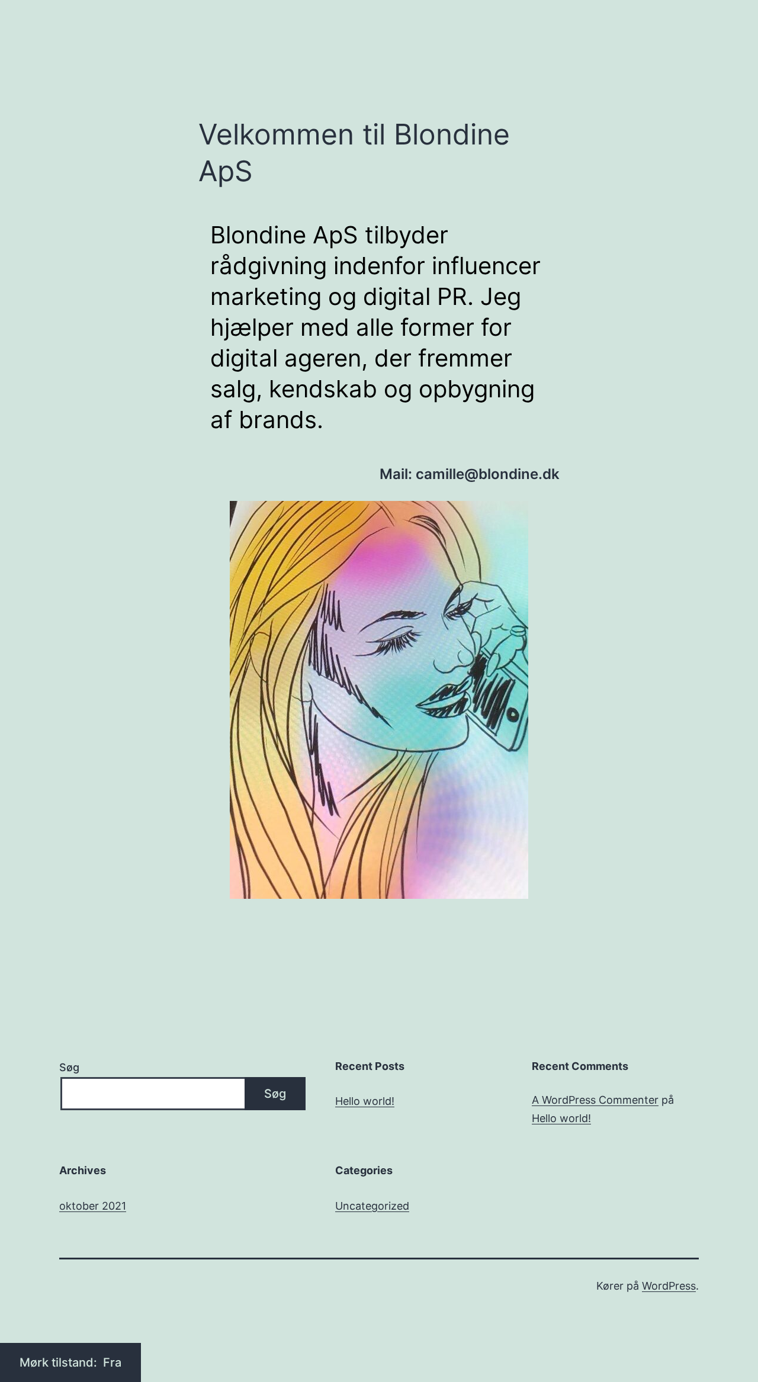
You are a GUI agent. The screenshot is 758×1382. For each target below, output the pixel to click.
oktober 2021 (92, 1206)
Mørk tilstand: (60, 1362)
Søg (69, 1067)
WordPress (669, 1286)
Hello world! (364, 1101)
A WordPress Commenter (595, 1100)
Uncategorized (372, 1206)
